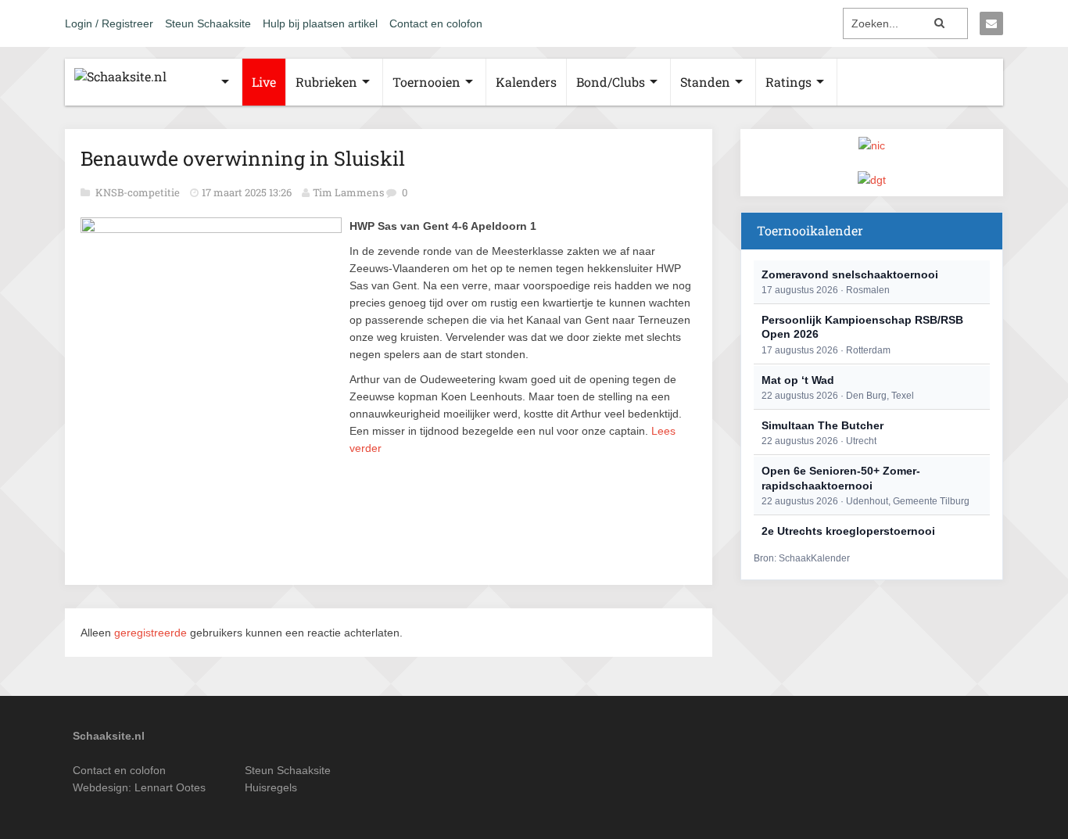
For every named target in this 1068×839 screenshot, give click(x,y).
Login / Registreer (109, 23)
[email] (991, 23)
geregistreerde (152, 632)
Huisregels (271, 787)
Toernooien (426, 82)
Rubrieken (326, 82)
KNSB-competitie (138, 192)
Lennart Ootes (170, 787)
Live (264, 82)
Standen (705, 82)
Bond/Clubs (610, 82)
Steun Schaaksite (208, 23)
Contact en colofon (435, 23)
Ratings (788, 82)
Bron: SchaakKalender (802, 558)
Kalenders (526, 82)
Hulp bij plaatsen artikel (320, 23)
